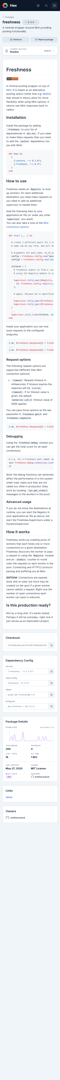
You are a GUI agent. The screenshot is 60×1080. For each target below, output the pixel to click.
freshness (11, 22)
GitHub (9, 797)
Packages (9, 17)
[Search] (46, 5)
